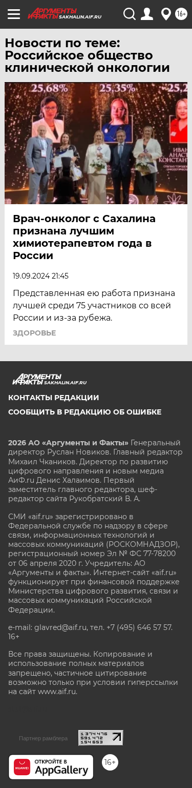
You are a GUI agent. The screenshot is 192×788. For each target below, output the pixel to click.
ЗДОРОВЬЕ (34, 333)
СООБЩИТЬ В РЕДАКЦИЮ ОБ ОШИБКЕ (84, 412)
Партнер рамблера (43, 738)
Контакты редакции (53, 397)
